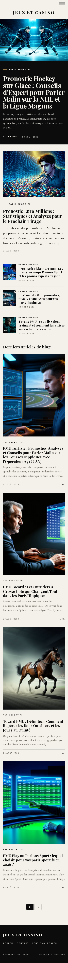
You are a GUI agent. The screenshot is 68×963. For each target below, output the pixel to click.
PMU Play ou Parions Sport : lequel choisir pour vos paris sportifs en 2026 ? (33, 860)
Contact (23, 943)
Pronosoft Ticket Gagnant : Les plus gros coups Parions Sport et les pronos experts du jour (40, 272)
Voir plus (10, 136)
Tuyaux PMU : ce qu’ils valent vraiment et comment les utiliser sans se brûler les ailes (41, 325)
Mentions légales (44, 943)
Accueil (8, 943)
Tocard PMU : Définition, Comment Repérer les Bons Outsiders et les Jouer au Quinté (33, 725)
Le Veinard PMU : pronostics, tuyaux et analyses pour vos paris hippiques (39, 299)
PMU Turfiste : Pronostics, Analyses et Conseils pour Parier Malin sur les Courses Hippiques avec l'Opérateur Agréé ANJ (33, 455)
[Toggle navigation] (62, 3)
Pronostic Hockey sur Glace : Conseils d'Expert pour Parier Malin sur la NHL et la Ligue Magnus (34, 92)
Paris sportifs (20, 69)
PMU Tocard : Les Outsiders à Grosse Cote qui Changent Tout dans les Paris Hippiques (30, 591)
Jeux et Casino (23, 934)
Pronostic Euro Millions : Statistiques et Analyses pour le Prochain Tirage (32, 216)
